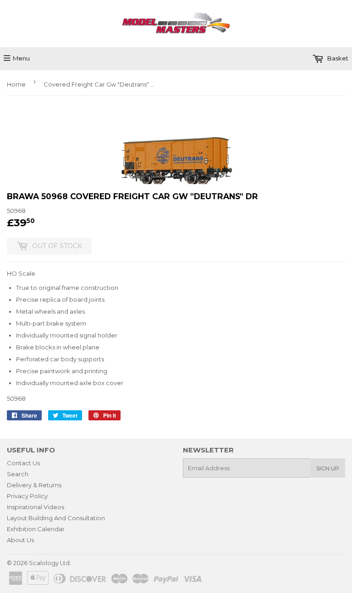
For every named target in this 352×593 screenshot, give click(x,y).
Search (17, 474)
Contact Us (23, 463)
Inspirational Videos (35, 507)
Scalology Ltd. (50, 562)
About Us (20, 540)
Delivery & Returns (34, 485)
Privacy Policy (27, 496)
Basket (337, 58)
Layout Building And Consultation (56, 518)
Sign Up (327, 468)
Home (16, 84)
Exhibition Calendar (36, 529)
